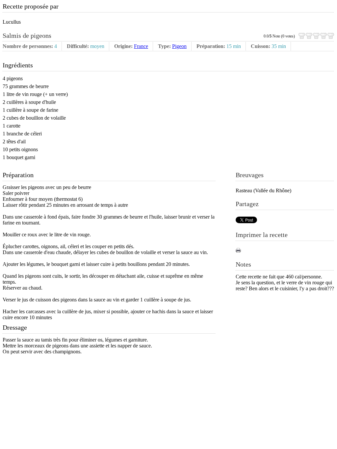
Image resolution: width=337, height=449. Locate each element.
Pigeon (179, 46)
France (141, 46)
